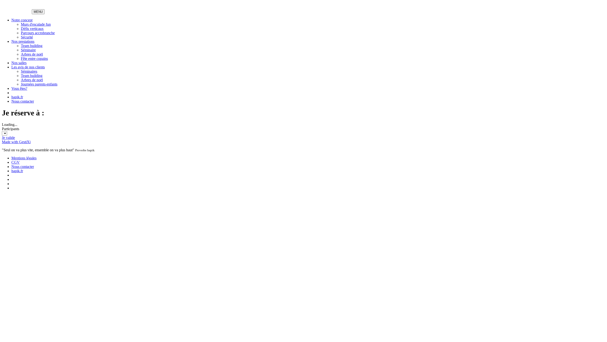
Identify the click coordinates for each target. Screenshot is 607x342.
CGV (15, 162)
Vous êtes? (19, 88)
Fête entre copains (34, 59)
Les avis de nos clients (28, 67)
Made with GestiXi (16, 142)
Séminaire (28, 50)
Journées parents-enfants (39, 84)
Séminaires (29, 71)
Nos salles (19, 63)
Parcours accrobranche (38, 33)
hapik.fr (17, 97)
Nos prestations (22, 41)
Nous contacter (22, 101)
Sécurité (27, 37)
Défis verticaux (32, 29)
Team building (31, 46)
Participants (10, 129)
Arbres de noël (32, 54)
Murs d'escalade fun (36, 24)
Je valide (8, 138)
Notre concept (21, 20)
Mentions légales (24, 158)
